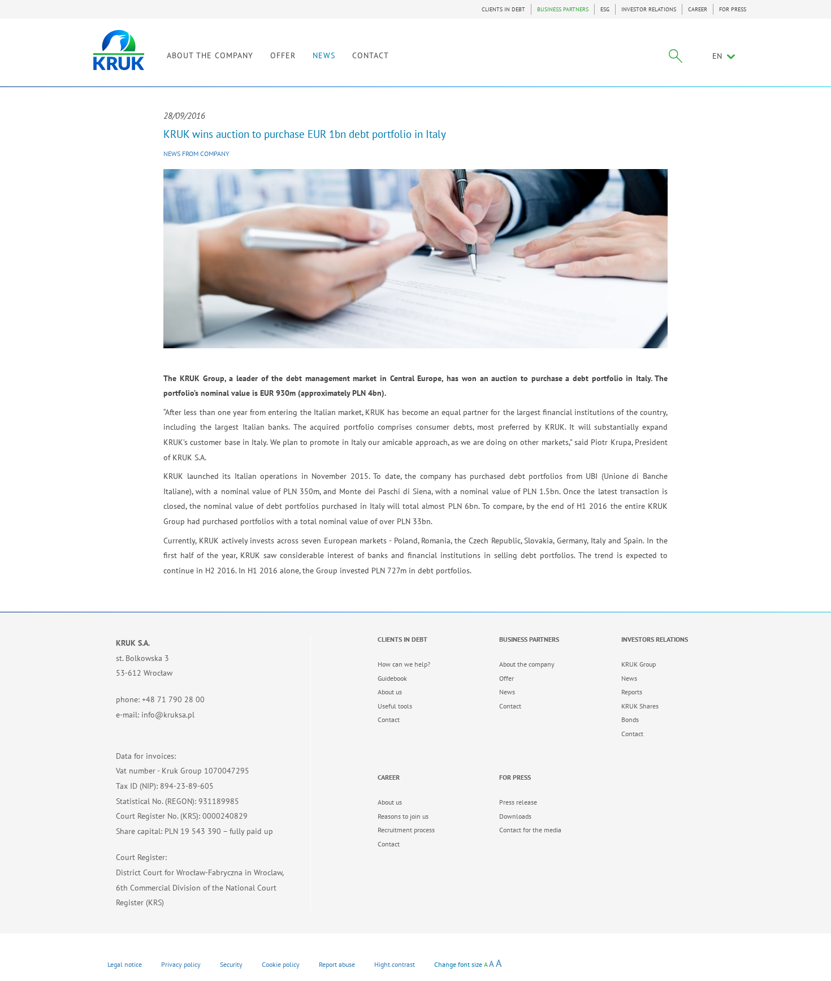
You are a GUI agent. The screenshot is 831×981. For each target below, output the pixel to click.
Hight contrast (394, 964)
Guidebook (392, 678)
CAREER (697, 9)
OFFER (283, 55)
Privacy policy (181, 964)
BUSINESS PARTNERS (562, 9)
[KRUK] (118, 50)
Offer (506, 678)
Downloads (515, 816)
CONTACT (370, 55)
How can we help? (404, 664)
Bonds (630, 719)
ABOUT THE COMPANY (210, 55)
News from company (196, 153)
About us (390, 692)
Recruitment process (406, 830)
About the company (527, 664)
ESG (604, 9)
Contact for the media (530, 830)
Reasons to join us (403, 816)
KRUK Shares (640, 706)
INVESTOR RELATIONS (648, 9)
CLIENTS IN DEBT (503, 9)
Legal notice (124, 964)
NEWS (324, 55)
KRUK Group (638, 664)
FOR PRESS (732, 9)
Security (231, 964)
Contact (389, 719)
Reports (631, 692)
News (507, 692)
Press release (518, 802)
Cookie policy (281, 964)
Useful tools (395, 706)
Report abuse (337, 964)
